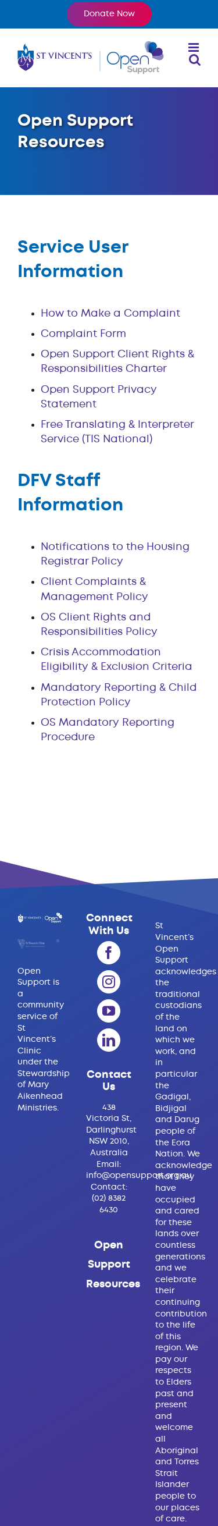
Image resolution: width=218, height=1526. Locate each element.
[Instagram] (108, 981)
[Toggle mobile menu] (194, 47)
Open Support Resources (113, 1265)
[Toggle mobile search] (195, 60)
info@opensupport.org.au (139, 1176)
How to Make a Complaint (110, 313)
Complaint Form (83, 334)
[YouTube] (108, 1011)
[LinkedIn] (108, 1040)
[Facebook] (108, 952)
